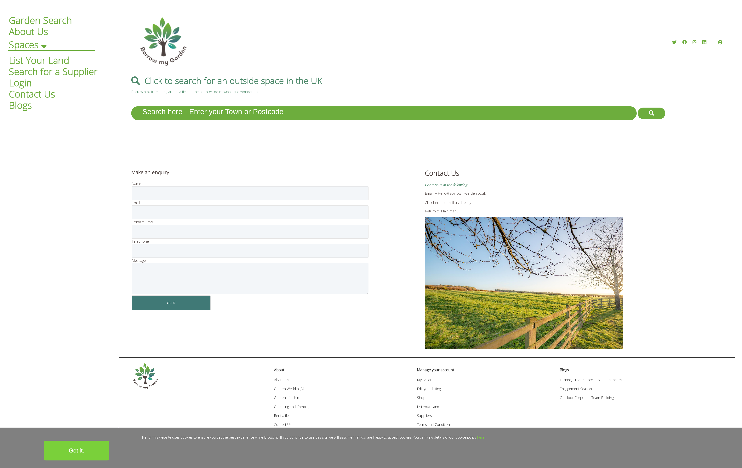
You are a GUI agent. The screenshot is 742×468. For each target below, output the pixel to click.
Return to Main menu (442, 211)
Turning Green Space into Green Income (592, 379)
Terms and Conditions (434, 424)
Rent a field (283, 415)
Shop (421, 397)
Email (429, 193)
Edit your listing (429, 388)
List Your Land (39, 60)
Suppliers (424, 415)
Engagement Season (576, 388)
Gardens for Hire (287, 397)
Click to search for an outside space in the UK (233, 80)
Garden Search (40, 20)
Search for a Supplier (53, 71)
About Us (28, 31)
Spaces (24, 44)
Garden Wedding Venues (293, 388)
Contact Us (32, 93)
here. (481, 437)
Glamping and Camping (292, 406)
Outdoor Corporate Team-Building (587, 397)
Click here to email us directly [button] (448, 202)
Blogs (20, 105)
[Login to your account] (720, 42)
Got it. (76, 450)
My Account (426, 379)
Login (20, 82)
